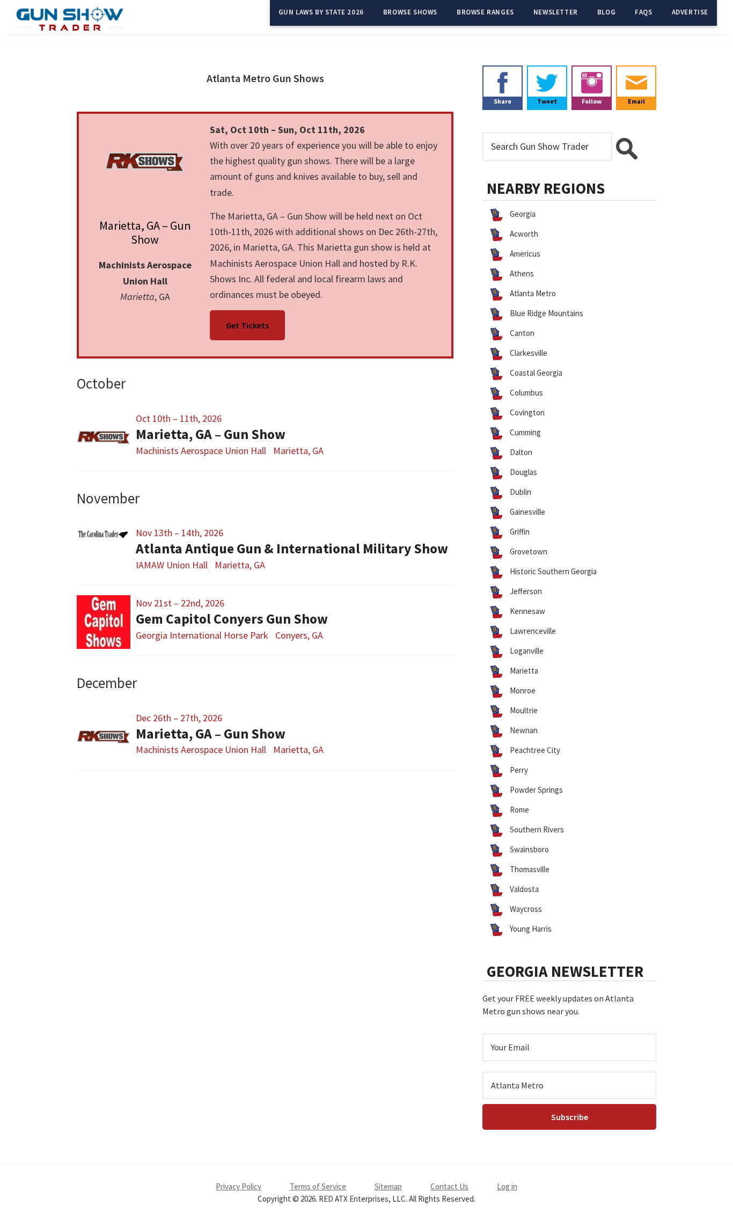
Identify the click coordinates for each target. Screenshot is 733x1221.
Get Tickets (247, 325)
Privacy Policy (238, 1186)
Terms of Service (318, 1186)
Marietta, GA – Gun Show (145, 232)
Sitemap (388, 1186)
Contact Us (449, 1186)
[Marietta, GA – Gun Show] (145, 162)
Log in (507, 1186)
